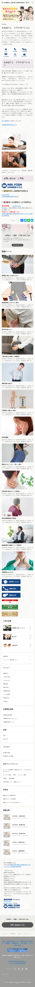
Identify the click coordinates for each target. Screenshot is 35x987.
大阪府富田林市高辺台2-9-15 (9, 124)
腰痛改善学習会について (13, 941)
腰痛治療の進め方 (7, 383)
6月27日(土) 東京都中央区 (18, 833)
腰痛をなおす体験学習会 (23, 818)
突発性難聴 (5, 437)
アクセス (30, 943)
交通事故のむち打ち (8, 572)
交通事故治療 (15, 943)
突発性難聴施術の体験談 (9, 518)
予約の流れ (4, 208)
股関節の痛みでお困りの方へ (10, 275)
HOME (3, 941)
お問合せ (5, 701)
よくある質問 (23, 943)
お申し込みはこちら (17, 925)
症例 (4, 735)
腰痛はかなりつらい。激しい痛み (11, 464)
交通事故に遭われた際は (9, 410)
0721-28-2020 (5, 194)
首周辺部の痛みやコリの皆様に (11, 491)
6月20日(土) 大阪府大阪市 (18, 816)
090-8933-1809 (17, 206)
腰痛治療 (8, 943)
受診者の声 (15, 645)
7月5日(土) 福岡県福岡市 (18, 851)
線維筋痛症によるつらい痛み (10, 302)
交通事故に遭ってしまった (18, 628)
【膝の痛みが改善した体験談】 (11, 356)
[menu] (32, 2)
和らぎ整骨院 (5, 121)
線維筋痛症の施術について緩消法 (11, 545)
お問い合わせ (17, 945)
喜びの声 (14, 636)
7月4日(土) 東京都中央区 (18, 842)
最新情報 (5, 24)
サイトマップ (5, 974)
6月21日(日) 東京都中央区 (18, 824)
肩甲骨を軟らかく (7, 329)
